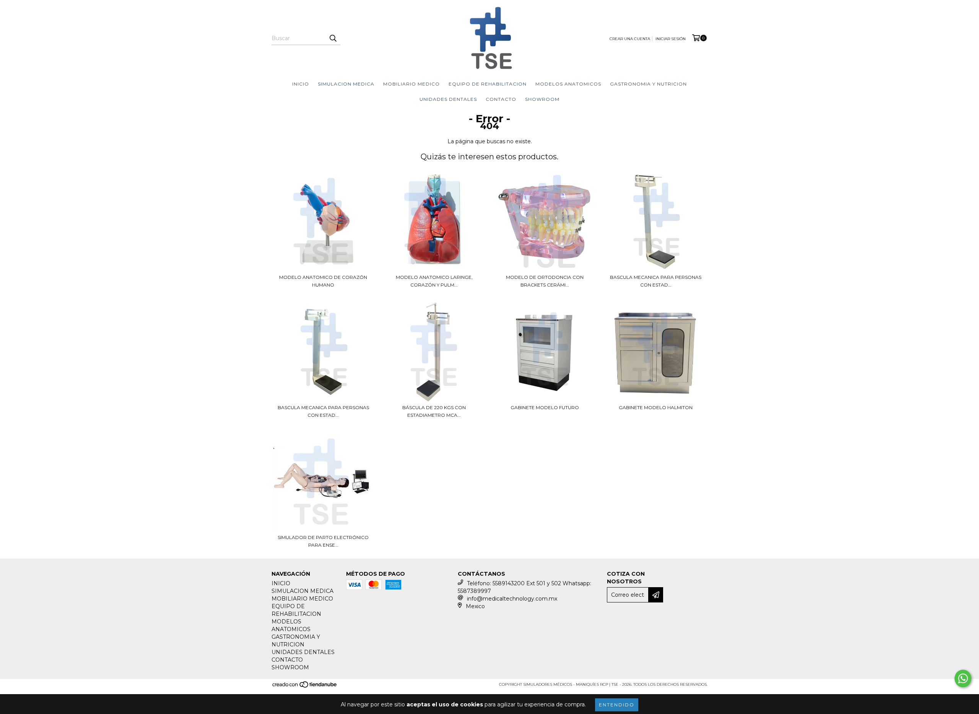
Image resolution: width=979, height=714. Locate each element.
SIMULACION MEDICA (346, 84)
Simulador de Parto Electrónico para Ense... (323, 541)
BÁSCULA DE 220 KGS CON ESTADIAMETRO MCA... (434, 411)
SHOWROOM (542, 99)
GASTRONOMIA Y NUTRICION (648, 84)
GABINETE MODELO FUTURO (545, 407)
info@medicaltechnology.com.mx (512, 598)
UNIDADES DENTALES (448, 99)
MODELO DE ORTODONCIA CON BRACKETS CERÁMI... (545, 281)
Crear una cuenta (630, 38)
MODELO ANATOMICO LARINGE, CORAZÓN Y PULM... (434, 281)
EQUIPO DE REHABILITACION (488, 84)
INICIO (300, 84)
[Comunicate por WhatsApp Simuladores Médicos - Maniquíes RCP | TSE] (963, 678)
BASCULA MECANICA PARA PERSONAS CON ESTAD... (655, 281)
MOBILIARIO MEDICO (411, 84)
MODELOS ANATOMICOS (568, 84)
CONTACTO (501, 99)
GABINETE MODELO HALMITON (656, 407)
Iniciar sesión (670, 38)
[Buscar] (332, 38)
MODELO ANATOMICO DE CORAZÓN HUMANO (323, 281)
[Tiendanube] (305, 687)
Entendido (616, 705)
